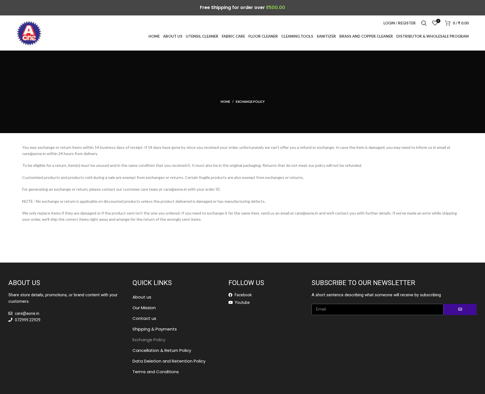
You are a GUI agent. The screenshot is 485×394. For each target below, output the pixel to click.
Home (225, 101)
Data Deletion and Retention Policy (168, 361)
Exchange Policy (148, 340)
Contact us (144, 318)
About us (141, 297)
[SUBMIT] (460, 309)
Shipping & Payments (154, 329)
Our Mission (144, 308)
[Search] (423, 23)
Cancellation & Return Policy (161, 350)
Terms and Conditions (155, 372)
